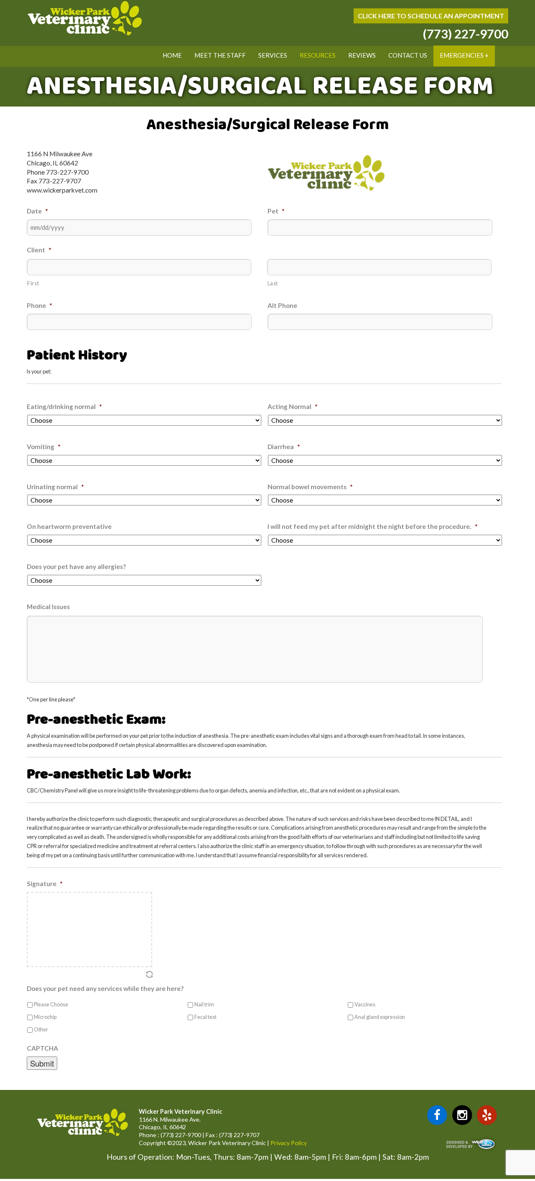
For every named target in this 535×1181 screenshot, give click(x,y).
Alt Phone (282, 305)
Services (272, 55)
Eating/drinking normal (64, 406)
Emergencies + (464, 55)
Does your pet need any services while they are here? (105, 988)
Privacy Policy (288, 1142)
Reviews (362, 55)
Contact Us (407, 55)
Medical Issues (48, 606)
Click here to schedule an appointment (431, 16)
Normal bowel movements (310, 486)
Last (273, 283)
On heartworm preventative (69, 526)
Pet (276, 211)
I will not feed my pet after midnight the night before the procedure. (373, 526)
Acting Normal (293, 406)
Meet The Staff (220, 55)
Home (172, 55)
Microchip (45, 1017)
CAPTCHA (42, 1048)
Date (37, 211)
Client (39, 250)
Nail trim (204, 1004)
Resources (318, 55)
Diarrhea (284, 446)
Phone (39, 305)
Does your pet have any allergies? (76, 566)
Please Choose (51, 1004)
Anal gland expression (379, 1017)
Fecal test (205, 1017)
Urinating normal (55, 486)
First (33, 283)
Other (41, 1029)
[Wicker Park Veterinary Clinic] (85, 34)
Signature (45, 883)
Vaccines (364, 1004)
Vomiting (44, 446)
